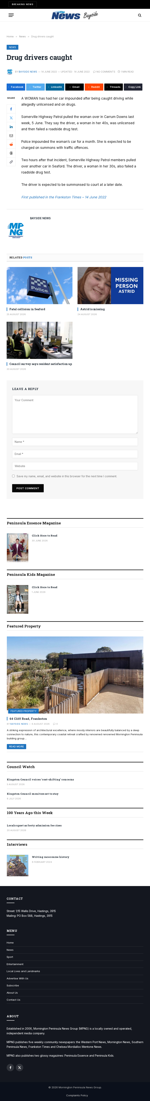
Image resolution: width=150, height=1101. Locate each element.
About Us (12, 992)
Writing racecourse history (50, 857)
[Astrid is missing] (110, 285)
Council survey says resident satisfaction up (40, 364)
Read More (16, 746)
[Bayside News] (75, 15)
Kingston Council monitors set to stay (33, 793)
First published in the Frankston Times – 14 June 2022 (63, 197)
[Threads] (11, 152)
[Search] (139, 15)
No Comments (105, 71)
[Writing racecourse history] (17, 865)
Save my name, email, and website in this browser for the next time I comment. (67, 476)
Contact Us (13, 999)
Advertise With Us (17, 978)
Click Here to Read (44, 535)
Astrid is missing (92, 309)
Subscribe (13, 985)
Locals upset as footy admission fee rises (34, 825)
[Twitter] (11, 117)
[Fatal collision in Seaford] (39, 285)
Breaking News (22, 4)
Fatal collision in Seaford (27, 309)
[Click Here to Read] (17, 547)
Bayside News (28, 71)
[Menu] (11, 15)
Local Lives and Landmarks (23, 971)
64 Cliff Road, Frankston (28, 719)
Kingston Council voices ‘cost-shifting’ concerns (40, 779)
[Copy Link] (11, 161)
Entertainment (15, 964)
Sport (10, 956)
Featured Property (23, 711)
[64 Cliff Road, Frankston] (75, 674)
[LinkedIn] (11, 126)
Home (10, 942)
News (12, 47)
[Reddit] (11, 144)
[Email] (11, 135)
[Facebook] (11, 108)
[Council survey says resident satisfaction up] (39, 340)
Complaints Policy (77, 1095)
